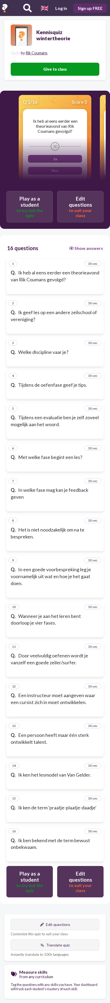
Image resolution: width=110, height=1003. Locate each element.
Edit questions (58, 924)
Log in (61, 8)
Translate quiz (58, 945)
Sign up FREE (90, 8)
